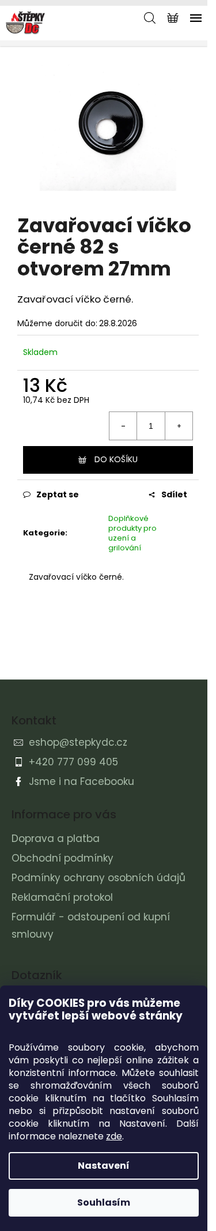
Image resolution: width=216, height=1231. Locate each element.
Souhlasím (103, 1202)
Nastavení (104, 1165)
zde (114, 1136)
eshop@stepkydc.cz (78, 742)
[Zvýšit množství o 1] (178, 426)
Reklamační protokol (62, 897)
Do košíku (116, 459)
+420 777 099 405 (73, 762)
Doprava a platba (56, 838)
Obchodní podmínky (62, 858)
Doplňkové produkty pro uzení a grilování (132, 533)
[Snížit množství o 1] (123, 426)
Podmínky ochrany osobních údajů (98, 878)
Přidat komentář (70, 651)
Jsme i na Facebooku (81, 781)
